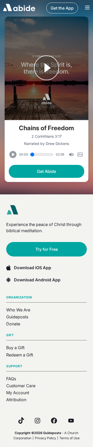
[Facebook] (54, 420)
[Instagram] (37, 420)
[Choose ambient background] (80, 154)
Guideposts (17, 316)
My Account (17, 392)
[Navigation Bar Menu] (87, 8)
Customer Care (20, 385)
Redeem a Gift (19, 354)
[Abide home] (14, 210)
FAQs (11, 378)
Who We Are (18, 309)
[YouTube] (71, 420)
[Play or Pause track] (46, 68)
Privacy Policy (45, 438)
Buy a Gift (15, 347)
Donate (13, 323)
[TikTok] (21, 420)
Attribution (16, 399)
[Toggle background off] (71, 154)
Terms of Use (69, 438)
